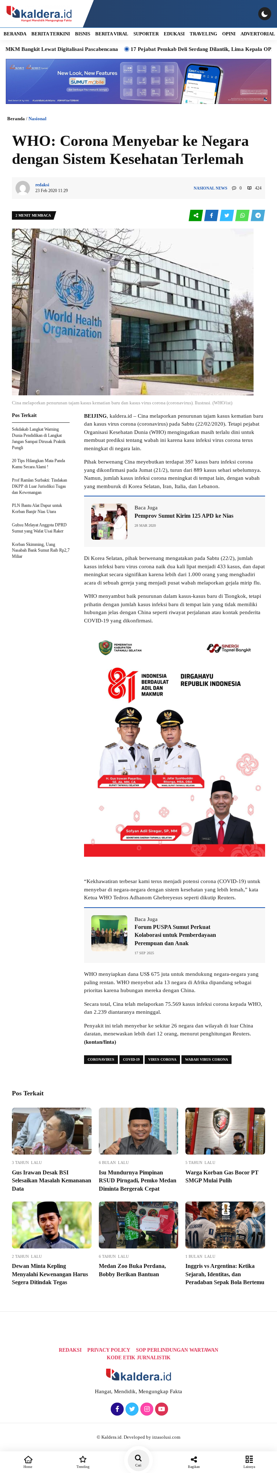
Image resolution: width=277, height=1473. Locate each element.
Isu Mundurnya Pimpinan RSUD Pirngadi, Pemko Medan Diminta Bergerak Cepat (137, 1180)
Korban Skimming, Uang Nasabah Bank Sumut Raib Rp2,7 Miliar (41, 550)
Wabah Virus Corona (206, 1059)
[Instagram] (145, 1409)
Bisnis (82, 33)
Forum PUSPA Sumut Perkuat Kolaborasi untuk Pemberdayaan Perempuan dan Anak (175, 935)
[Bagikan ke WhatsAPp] (243, 215)
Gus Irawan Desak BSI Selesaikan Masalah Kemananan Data (51, 1180)
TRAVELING (203, 33)
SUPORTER (146, 33)
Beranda (16, 118)
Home (27, 1467)
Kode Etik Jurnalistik (139, 1357)
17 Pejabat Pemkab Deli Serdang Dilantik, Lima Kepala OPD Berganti (180, 49)
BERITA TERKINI (50, 33)
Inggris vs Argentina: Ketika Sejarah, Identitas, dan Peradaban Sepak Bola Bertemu (224, 1274)
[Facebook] (116, 1409)
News (221, 188)
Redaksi (70, 1350)
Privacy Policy (108, 1350)
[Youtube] (160, 1409)
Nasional (37, 118)
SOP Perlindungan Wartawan (177, 1350)
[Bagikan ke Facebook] (212, 215)
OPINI (229, 33)
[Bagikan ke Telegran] (258, 215)
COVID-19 (131, 1059)
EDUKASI (174, 33)
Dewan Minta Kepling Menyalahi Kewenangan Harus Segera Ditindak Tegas (50, 1274)
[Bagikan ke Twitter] (227, 215)
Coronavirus (101, 1059)
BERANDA (15, 33)
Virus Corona (162, 1059)
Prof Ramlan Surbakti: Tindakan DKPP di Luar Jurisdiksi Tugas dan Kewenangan (39, 486)
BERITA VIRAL (111, 33)
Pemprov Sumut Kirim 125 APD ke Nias (184, 516)
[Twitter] (131, 1409)
